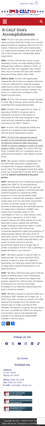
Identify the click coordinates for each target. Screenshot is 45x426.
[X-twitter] (13, 344)
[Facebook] (7, 344)
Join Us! (23, 3)
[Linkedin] (32, 344)
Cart (31, 3)
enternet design (36, 423)
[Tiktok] (38, 344)
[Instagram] (26, 344)
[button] (4, 22)
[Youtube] (19, 344)
